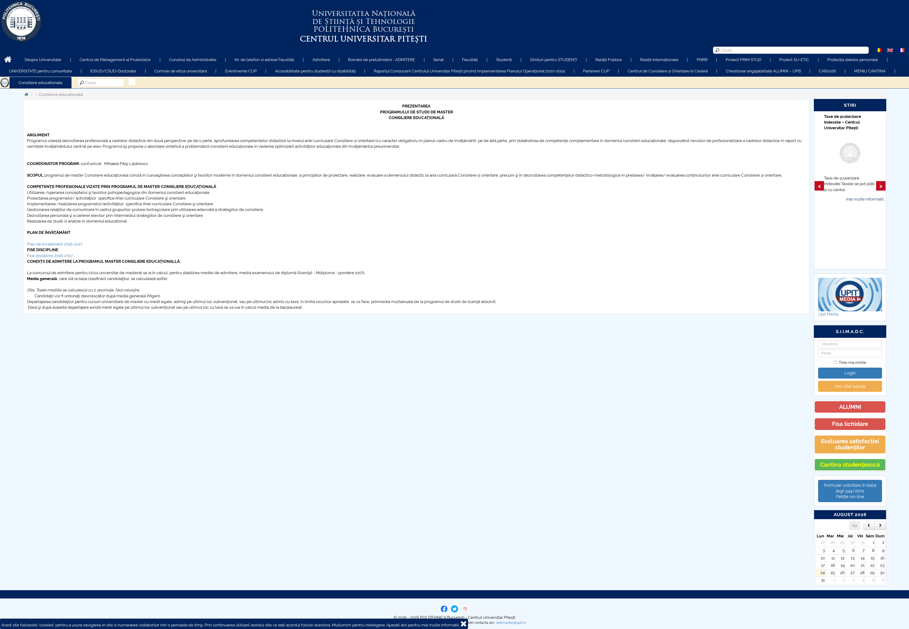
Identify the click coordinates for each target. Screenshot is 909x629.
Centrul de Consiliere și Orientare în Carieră (668, 71)
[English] (890, 50)
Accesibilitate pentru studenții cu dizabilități (315, 71)
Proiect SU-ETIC (794, 59)
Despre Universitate (43, 59)
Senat (438, 59)
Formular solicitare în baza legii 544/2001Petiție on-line (850, 491)
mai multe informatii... (866, 199)
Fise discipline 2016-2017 (50, 255)
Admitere (321, 59)
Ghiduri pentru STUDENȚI (553, 59)
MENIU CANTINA (870, 71)
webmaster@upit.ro (511, 623)
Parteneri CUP (596, 71)
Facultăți (470, 59)
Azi (854, 525)
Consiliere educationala (40, 82)
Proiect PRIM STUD (743, 59)
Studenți (504, 59)
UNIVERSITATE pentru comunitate (40, 71)
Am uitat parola (850, 386)
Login (850, 372)
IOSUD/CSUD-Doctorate (113, 71)
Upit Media (828, 314)
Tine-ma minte (852, 362)
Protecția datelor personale (852, 59)
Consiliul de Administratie (192, 59)
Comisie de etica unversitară (180, 71)
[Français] (901, 50)
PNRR (702, 59)
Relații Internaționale (659, 59)
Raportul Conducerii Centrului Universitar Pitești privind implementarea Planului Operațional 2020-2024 (469, 71)
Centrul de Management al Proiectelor (115, 59)
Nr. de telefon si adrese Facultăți (264, 59)
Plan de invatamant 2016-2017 (54, 244)
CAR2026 (827, 71)
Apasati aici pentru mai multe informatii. (422, 625)
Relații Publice (608, 59)
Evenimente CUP (241, 71)
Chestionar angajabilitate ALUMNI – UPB (763, 71)
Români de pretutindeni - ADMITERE (381, 59)
